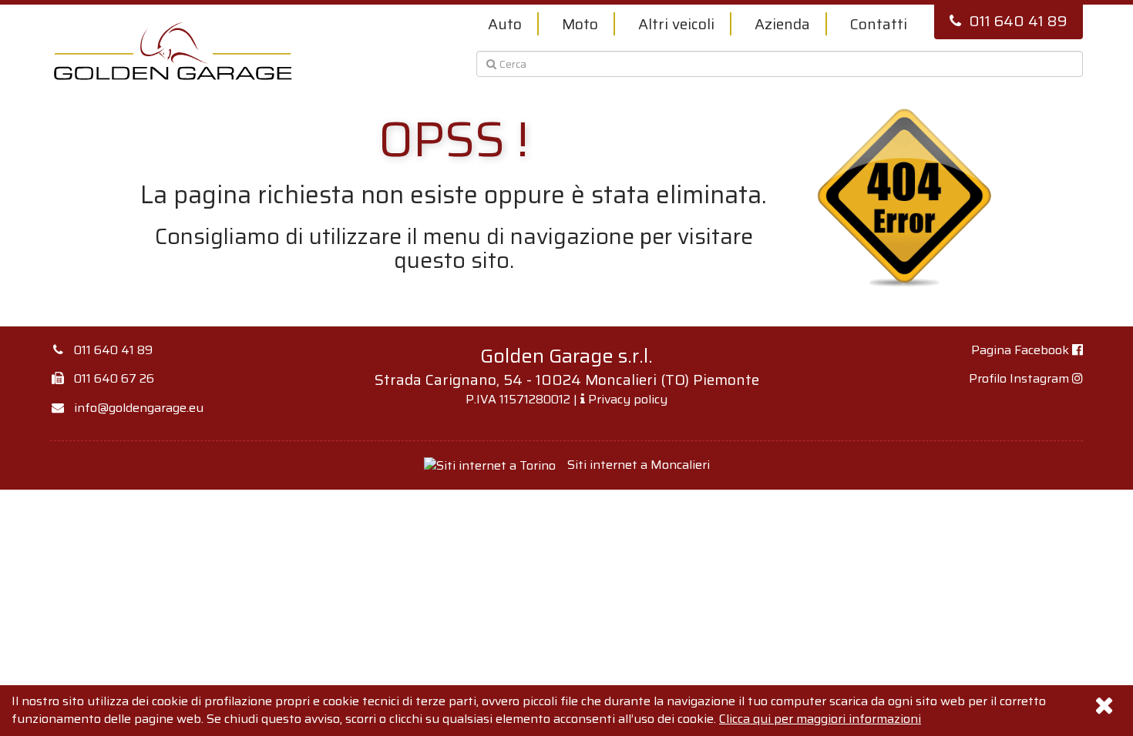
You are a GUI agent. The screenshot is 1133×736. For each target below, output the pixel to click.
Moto (580, 23)
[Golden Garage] (173, 50)
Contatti (878, 23)
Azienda (782, 23)
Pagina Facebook (1021, 350)
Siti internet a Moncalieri (638, 464)
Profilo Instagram (1020, 378)
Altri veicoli (676, 23)
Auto (505, 23)
